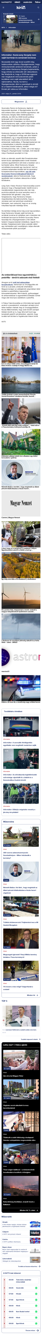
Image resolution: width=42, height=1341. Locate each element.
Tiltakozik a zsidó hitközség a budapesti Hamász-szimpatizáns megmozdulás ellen (19, 1138)
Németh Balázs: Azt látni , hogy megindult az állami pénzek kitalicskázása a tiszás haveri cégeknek (20, 890)
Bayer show (7, 1247)
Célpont (5, 1232)
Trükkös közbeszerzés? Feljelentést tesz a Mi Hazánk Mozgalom (20, 923)
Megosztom (19, 102)
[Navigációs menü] (3, 7)
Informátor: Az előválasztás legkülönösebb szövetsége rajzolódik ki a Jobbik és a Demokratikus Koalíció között (20, 777)
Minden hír (31, 995)
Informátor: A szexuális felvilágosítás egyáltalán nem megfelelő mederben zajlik (19, 744)
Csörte (5, 1239)
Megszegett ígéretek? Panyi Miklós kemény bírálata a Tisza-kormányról (20, 956)
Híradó (5, 1222)
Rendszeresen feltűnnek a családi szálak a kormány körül (19, 1031)
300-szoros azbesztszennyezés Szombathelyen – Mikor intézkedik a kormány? (27, 21)
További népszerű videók (29, 1039)
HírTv (3, 27)
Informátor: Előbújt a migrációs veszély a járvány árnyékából (19, 811)
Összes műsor (30, 1330)
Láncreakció (7, 1259)
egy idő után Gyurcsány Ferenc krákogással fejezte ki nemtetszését (18, 174)
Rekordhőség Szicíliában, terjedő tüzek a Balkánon (18, 1203)
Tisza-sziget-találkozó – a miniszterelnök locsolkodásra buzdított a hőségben (18, 1171)
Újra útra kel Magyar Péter (13, 1076)
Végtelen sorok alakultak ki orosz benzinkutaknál (16, 1106)
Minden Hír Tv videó (27, 1210)
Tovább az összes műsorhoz (27, 1266)
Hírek (5, 849)
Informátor (12, 27)
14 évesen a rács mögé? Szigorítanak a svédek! (18, 988)
